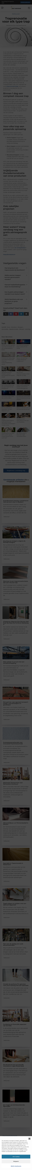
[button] (29, 1139)
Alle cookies (16, 1156)
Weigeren (16, 1161)
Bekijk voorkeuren (16, 1166)
